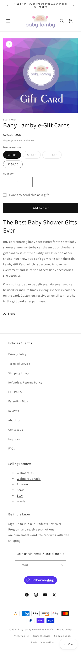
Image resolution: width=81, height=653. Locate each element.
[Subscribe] (61, 565)
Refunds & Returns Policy (25, 382)
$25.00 (12, 155)
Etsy (20, 495)
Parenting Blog (18, 401)
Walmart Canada (28, 479)
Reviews (13, 411)
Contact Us (15, 430)
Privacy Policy (17, 354)
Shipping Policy (18, 373)
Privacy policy (21, 635)
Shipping (7, 140)
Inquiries (14, 439)
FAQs (11, 448)
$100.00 (54, 156)
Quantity (8, 173)
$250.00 (12, 164)
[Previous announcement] (7, 5)
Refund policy (64, 629)
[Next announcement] (73, 5)
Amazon (22, 484)
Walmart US (25, 473)
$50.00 (34, 156)
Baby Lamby (24, 629)
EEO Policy (15, 392)
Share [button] (12, 313)
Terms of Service (19, 364)
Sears (21, 490)
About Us (14, 420)
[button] (8, 21)
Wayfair (22, 501)
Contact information (42, 642)
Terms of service (41, 635)
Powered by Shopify (42, 629)
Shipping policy (62, 635)
